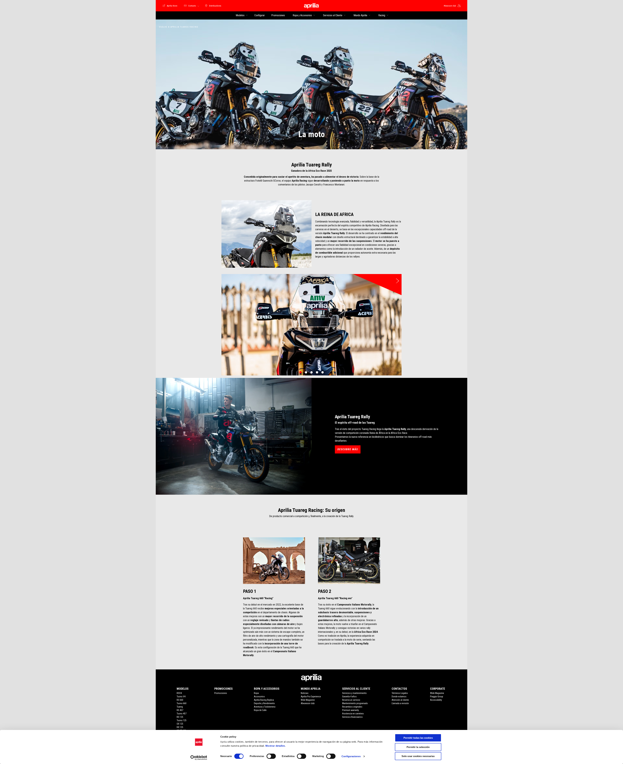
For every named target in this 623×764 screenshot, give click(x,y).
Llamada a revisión (400, 703)
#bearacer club (308, 703)
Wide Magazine (308, 700)
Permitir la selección (418, 747)
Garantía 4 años (349, 696)
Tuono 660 (181, 703)
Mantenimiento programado (355, 703)
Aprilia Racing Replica (264, 700)
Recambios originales (352, 706)
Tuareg (180, 706)
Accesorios (259, 696)
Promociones (220, 693)
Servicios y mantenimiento (354, 693)
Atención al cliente (400, 700)
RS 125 (180, 717)
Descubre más (347, 449)
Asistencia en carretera (353, 713)
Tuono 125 (181, 720)
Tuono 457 (181, 713)
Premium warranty (350, 710)
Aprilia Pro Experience (311, 696)
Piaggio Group (436, 696)
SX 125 (180, 723)
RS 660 (180, 700)
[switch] (271, 756)
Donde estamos (399, 696)
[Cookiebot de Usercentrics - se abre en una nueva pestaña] (199, 757)
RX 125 (180, 727)
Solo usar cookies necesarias (418, 756)
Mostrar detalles (275, 745)
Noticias (304, 693)
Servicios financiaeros (352, 717)
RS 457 (180, 710)
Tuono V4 (181, 696)
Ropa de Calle (260, 710)
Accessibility (436, 700)
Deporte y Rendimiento (264, 703)
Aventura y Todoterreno (264, 706)
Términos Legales (400, 693)
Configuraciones (351, 756)
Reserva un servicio (351, 700)
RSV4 (179, 693)
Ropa (256, 693)
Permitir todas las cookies (418, 737)
